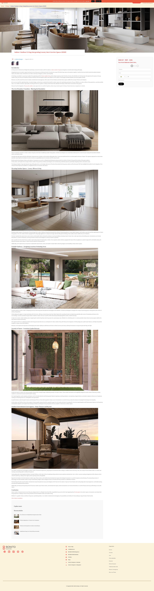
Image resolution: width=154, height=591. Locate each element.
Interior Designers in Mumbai (74, 562)
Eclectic (110, 549)
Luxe (110, 555)
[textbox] (122, 76)
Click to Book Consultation (16, 498)
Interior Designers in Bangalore (74, 564)
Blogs (69, 559)
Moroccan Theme (112, 572)
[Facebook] (5, 551)
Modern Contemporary (113, 569)
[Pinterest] (22, 551)
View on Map (70, 546)
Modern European (112, 564)
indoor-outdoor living (55, 69)
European (111, 561)
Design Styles (111, 546)
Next (121, 84)
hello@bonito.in (71, 549)
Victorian (110, 552)
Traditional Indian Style (113, 566)
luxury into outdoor (29, 86)
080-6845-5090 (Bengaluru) (73, 551)
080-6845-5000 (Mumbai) (73, 554)
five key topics (77, 492)
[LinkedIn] (9, 551)
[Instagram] (14, 551)
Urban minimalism (112, 558)
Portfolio (70, 557)
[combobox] (121, 76)
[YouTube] (18, 551)
